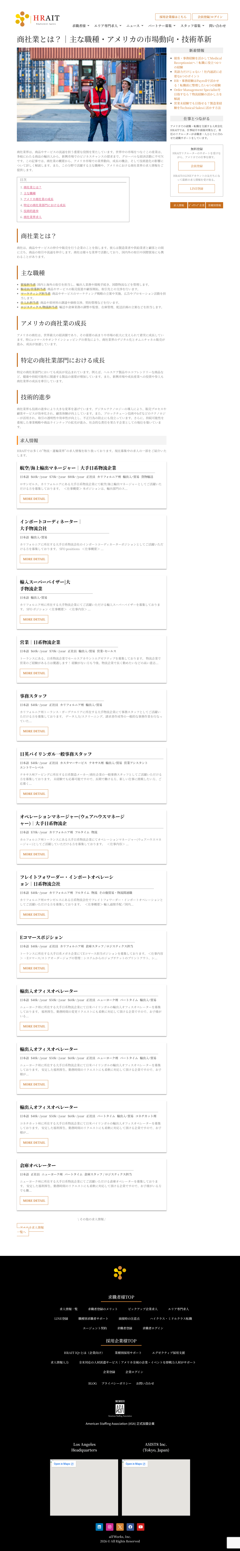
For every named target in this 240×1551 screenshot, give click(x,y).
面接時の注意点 (129, 1318)
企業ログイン (134, 1372)
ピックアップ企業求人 (143, 1309)
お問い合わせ (145, 1383)
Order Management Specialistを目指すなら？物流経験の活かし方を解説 (198, 94)
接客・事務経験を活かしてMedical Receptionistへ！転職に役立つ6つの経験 (198, 62)
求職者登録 (124, 1328)
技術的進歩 (31, 211)
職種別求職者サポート (93, 1318)
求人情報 (178, 205)
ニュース (133, 25)
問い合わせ (217, 25)
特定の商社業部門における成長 (45, 205)
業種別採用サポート (128, 1353)
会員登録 (197, 166)
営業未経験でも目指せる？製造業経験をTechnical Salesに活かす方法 (198, 105)
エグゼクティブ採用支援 (168, 1353)
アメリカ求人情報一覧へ (30, 1229)
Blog (92, 1383)
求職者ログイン (152, 1328)
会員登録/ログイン (210, 17)
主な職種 (30, 193)
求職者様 (79, 25)
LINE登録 (196, 188)
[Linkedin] (99, 1527)
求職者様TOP (121, 1297)
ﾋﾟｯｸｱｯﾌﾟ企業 (197, 205)
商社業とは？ (33, 187)
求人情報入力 (60, 1362)
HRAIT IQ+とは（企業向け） (84, 1353)
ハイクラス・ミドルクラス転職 (171, 1318)
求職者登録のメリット (103, 1309)
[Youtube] (140, 1527)
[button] (81, 25)
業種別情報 (214, 205)
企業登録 (109, 1372)
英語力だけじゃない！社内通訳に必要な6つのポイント (198, 74)
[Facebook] (130, 1527)
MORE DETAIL (34, 499)
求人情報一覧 (69, 1309)
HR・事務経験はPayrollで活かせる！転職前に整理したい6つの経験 (197, 83)
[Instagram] (109, 1527)
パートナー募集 (160, 25)
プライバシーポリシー (116, 1383)
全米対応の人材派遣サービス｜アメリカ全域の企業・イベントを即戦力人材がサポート (137, 1362)
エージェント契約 (95, 1328)
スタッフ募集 (190, 25)
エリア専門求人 (106, 25)
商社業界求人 (33, 217)
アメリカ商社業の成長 (38, 199)
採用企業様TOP (121, 1341)
